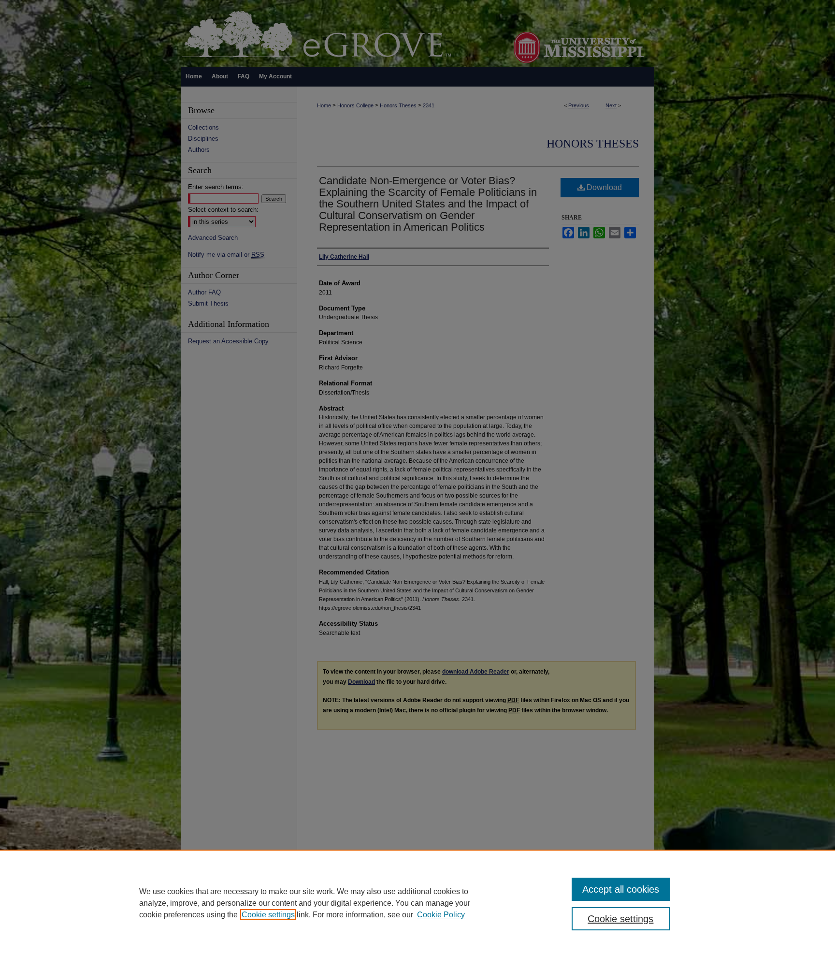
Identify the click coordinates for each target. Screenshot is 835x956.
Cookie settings (268, 915)
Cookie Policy (441, 915)
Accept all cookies (620, 889)
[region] (417, 903)
